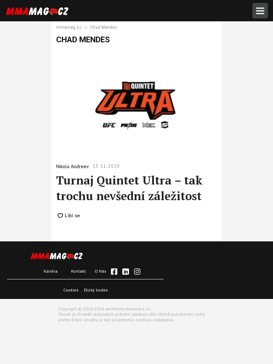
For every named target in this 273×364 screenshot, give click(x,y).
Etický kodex (96, 290)
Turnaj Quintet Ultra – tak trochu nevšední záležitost (129, 188)
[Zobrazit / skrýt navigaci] (260, 10)
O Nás (100, 271)
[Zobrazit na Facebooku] (114, 271)
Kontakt (78, 271)
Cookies (71, 290)
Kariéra (51, 271)
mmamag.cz (68, 28)
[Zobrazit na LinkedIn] (125, 271)
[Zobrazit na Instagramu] (137, 271)
